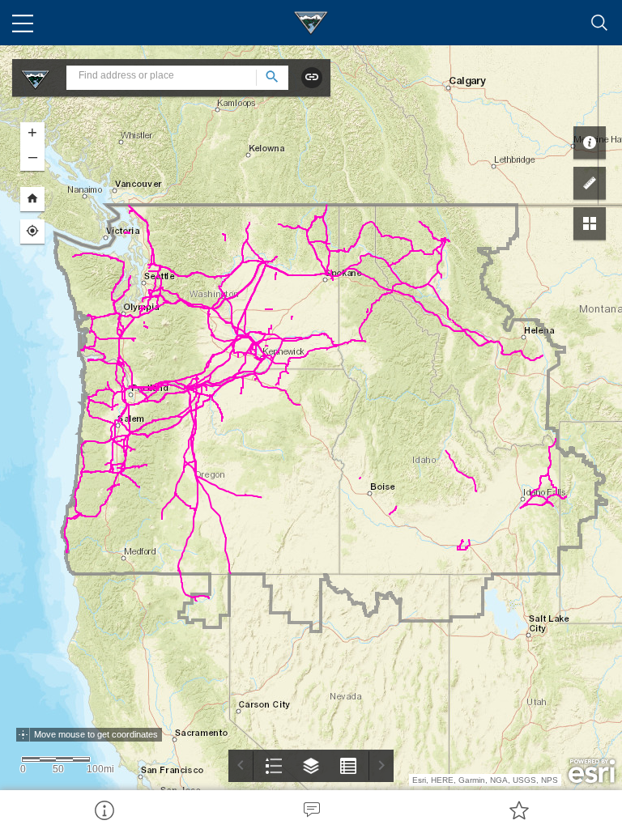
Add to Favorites (518, 809)
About (103, 809)
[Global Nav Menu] (22, 22)
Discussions (311, 809)
